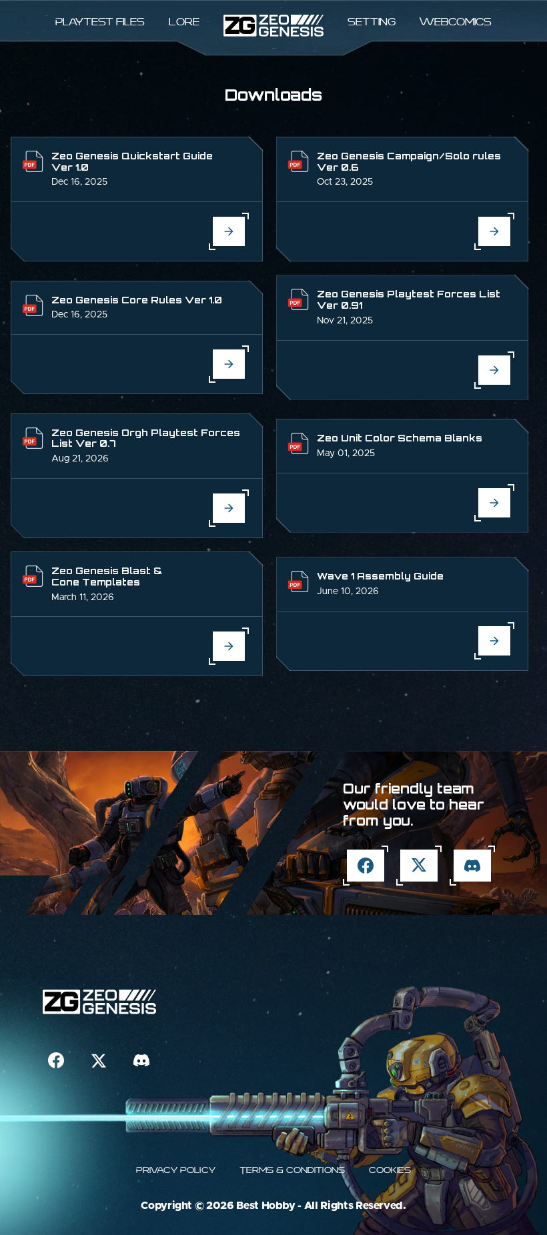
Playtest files (100, 21)
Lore (184, 21)
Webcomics (456, 21)
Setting (372, 21)
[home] (273, 26)
